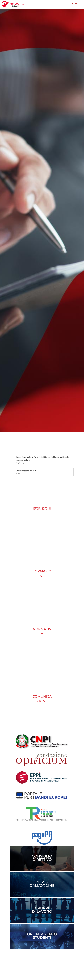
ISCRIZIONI (42, 508)
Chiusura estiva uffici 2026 (27, 471)
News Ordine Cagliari (24, 444)
